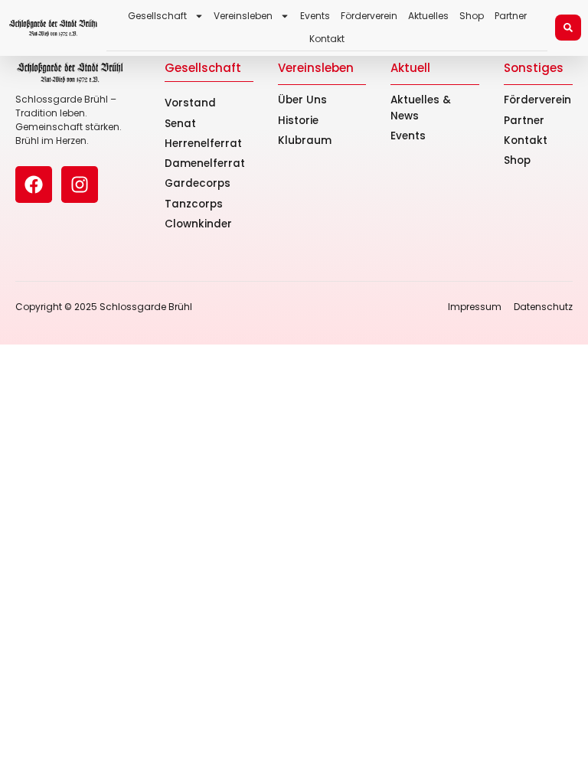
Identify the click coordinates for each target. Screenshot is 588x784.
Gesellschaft (157, 15)
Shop (471, 15)
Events (315, 15)
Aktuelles (428, 15)
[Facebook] (33, 184)
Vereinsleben (243, 15)
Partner (511, 15)
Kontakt (327, 38)
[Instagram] (79, 184)
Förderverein (369, 15)
